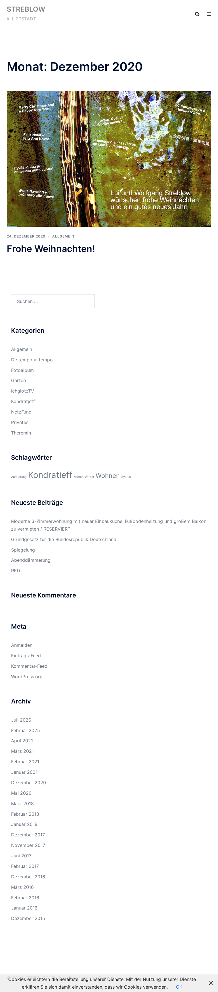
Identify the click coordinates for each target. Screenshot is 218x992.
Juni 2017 (21, 856)
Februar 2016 (25, 897)
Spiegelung (23, 550)
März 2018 (22, 803)
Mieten (78, 477)
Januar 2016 (24, 908)
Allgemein (63, 236)
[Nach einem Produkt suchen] (197, 14)
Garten (18, 380)
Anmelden (21, 645)
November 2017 (28, 845)
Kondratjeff (23, 401)
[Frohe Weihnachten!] (109, 158)
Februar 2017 (25, 866)
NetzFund (21, 412)
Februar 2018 (25, 814)
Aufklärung (19, 477)
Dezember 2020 (28, 782)
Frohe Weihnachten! (51, 248)
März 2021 (22, 751)
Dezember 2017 (28, 835)
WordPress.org (27, 676)
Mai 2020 (21, 793)
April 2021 (22, 740)
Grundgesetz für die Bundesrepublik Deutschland (63, 539)
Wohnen (108, 475)
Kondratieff (50, 475)
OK (179, 987)
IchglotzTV (22, 391)
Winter (89, 477)
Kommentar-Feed (29, 666)
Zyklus (126, 477)
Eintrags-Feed (26, 655)
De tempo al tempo (32, 360)
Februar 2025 (25, 730)
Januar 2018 (24, 824)
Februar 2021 (25, 761)
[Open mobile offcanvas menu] (209, 14)
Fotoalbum (22, 370)
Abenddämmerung (31, 560)
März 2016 (22, 887)
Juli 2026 (21, 720)
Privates (19, 422)
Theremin (21, 433)
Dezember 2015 (28, 918)
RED (15, 570)
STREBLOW (26, 9)
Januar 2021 (24, 772)
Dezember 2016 (28, 876)
